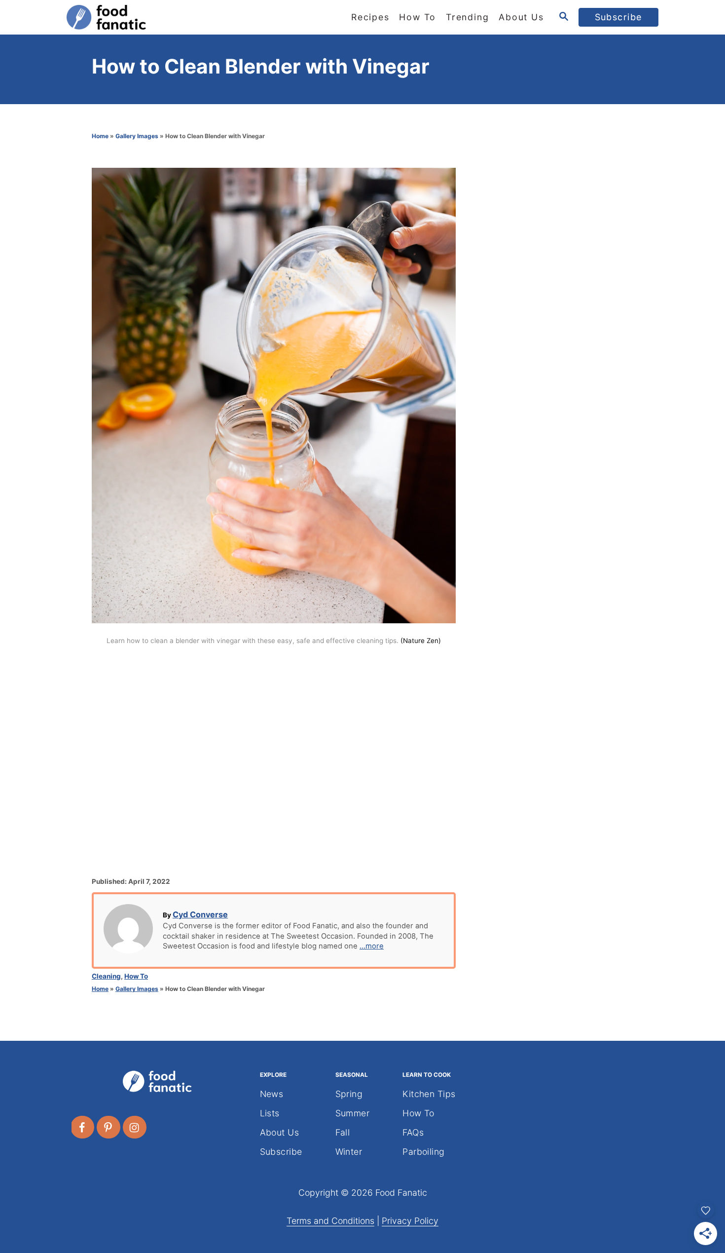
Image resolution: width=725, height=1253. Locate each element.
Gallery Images (136, 136)
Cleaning (106, 976)
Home (100, 136)
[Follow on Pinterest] (109, 1127)
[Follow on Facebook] (83, 1127)
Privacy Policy (410, 1220)
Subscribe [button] (619, 17)
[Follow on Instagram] (135, 1127)
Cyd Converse (200, 914)
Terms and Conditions (330, 1220)
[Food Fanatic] (155, 17)
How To (136, 976)
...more (372, 946)
